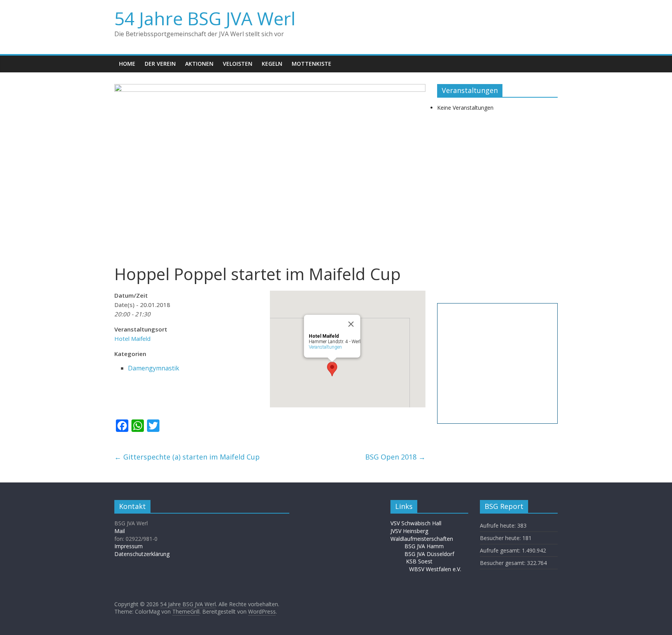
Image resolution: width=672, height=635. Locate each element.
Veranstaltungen (325, 347)
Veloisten (237, 63)
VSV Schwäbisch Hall (415, 523)
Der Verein (160, 63)
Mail (119, 531)
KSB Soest (419, 561)
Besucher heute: (501, 538)
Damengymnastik (153, 368)
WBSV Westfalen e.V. (435, 569)
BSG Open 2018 (395, 456)
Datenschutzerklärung (142, 554)
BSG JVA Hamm (424, 546)
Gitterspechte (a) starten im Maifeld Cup (187, 456)
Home (127, 63)
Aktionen (199, 63)
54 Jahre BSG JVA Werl (205, 18)
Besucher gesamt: (503, 563)
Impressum (128, 546)
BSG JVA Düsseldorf (429, 554)
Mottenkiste (311, 63)
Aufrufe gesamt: (501, 550)
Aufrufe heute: (498, 525)
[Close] (351, 324)
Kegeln (272, 63)
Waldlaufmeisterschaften (425, 538)
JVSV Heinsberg (409, 531)
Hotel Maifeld (132, 338)
